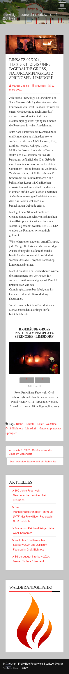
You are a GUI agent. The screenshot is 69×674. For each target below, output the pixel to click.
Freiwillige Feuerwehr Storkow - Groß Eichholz (30, 16)
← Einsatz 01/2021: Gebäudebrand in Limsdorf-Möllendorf (30, 452)
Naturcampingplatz (50, 428)
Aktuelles (40, 85)
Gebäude (51, 424)
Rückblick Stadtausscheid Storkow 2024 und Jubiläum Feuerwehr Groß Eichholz (30, 545)
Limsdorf (30, 428)
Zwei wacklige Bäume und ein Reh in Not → (35, 461)
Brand (19, 424)
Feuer (40, 424)
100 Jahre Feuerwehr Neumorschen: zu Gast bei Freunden (29, 495)
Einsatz (30, 424)
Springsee (11, 433)
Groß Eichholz (14, 428)
